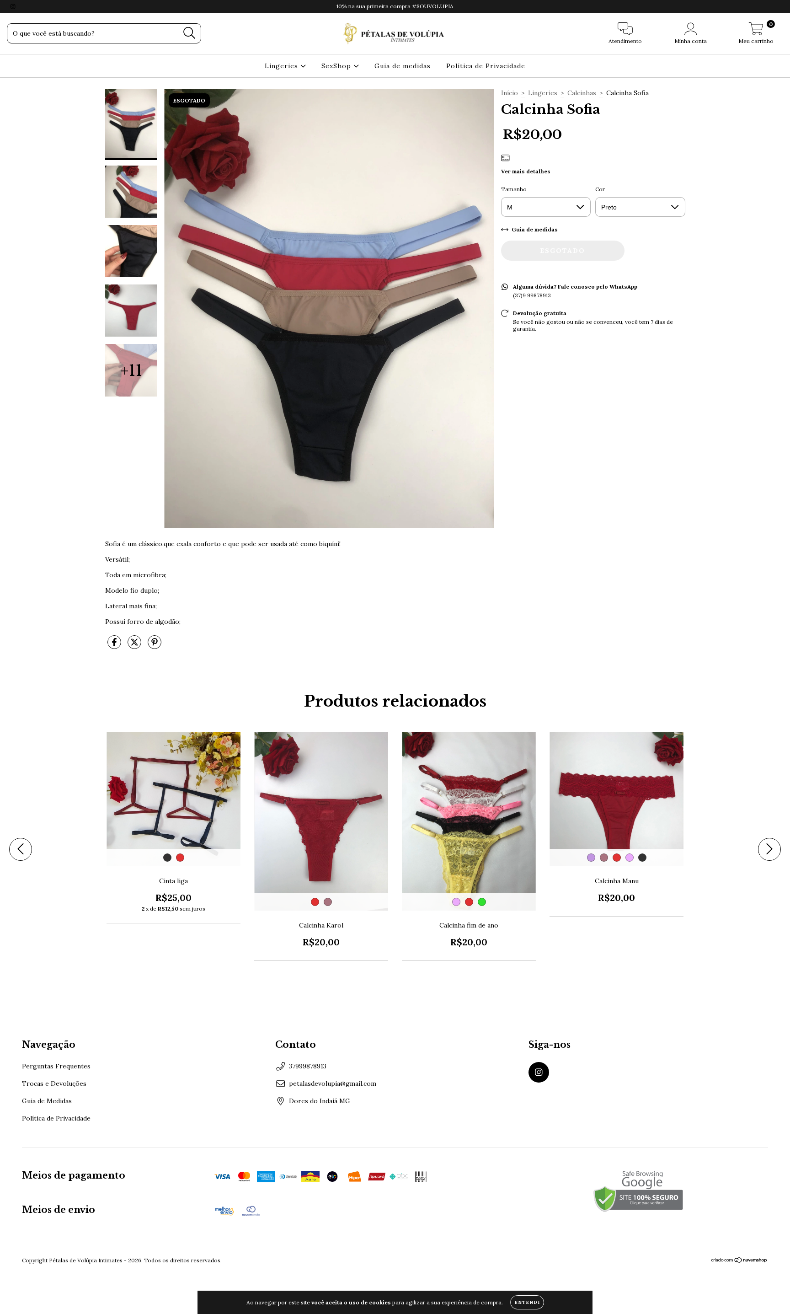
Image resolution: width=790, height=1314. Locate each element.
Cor (600, 189)
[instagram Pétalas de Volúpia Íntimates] (13, 6)
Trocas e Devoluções (54, 1083)
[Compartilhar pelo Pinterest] (154, 646)
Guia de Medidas (47, 1101)
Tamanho (514, 189)
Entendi (527, 1302)
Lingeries (282, 66)
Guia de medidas (402, 66)
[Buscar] (189, 33)
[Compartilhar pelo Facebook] (115, 646)
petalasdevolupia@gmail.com (332, 1083)
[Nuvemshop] (739, 1260)
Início (509, 93)
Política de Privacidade (485, 66)
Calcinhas (581, 93)
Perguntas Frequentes (56, 1066)
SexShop (337, 66)
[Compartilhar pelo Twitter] (135, 646)
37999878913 (307, 1066)
